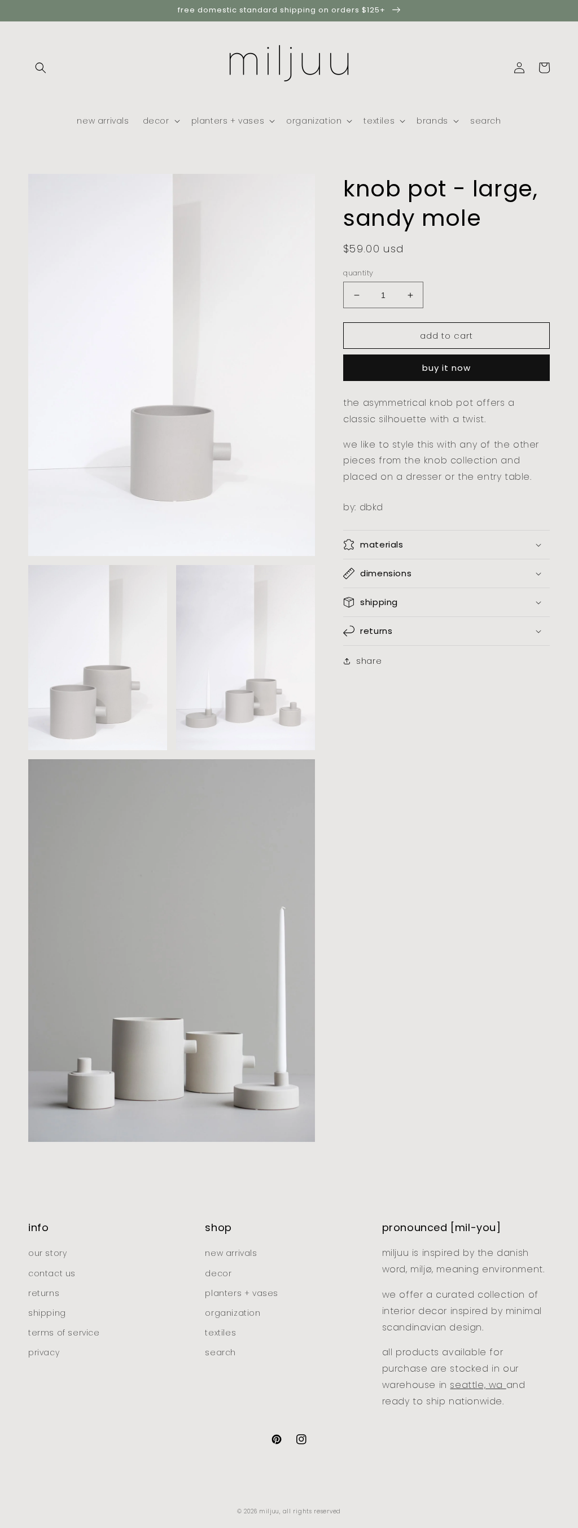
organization (232, 1313)
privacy (43, 1352)
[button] (40, 67)
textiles (220, 1332)
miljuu (269, 1511)
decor (218, 1273)
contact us (52, 1273)
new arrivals (231, 1253)
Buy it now (446, 368)
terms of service (64, 1332)
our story (47, 1253)
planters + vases (241, 1293)
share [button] (369, 661)
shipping (47, 1313)
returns (43, 1293)
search (220, 1352)
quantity (358, 273)
